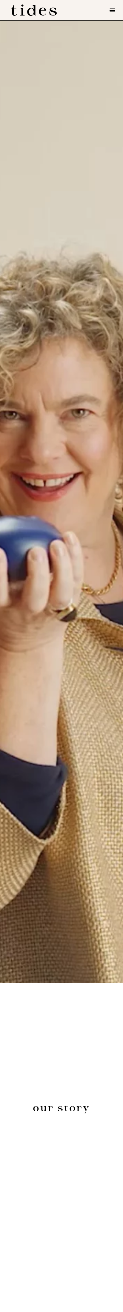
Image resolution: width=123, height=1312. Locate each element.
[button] (112, 10)
